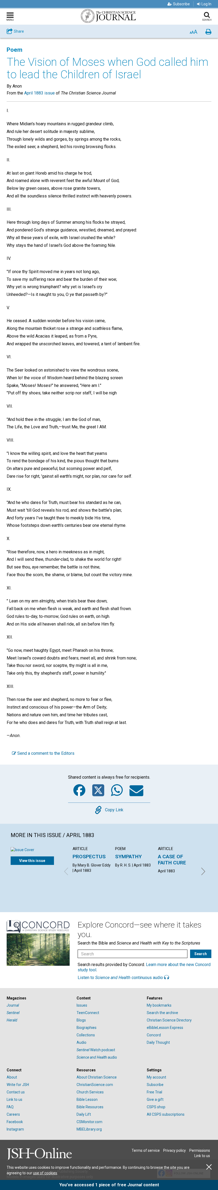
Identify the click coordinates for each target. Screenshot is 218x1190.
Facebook (15, 1122)
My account (156, 1077)
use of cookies (45, 1173)
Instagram (15, 1129)
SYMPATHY (128, 856)
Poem (14, 49)
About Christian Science (97, 1077)
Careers (13, 1114)
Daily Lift (84, 1114)
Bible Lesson (87, 1099)
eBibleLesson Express (165, 1027)
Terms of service (146, 1150)
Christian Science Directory (169, 1020)
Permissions (199, 1150)
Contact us (16, 1092)
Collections (86, 1035)
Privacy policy (174, 1150)
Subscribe (181, 4)
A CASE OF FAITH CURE (172, 859)
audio (97, 1057)
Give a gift (155, 1099)
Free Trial (154, 1092)
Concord (154, 1035)
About (12, 1077)
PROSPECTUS (89, 856)
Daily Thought (158, 1042)
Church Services (90, 1092)
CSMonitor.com (89, 1122)
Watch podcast (96, 1050)
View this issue (32, 861)
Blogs (81, 1020)
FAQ (10, 1107)
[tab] (39, 998)
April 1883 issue (39, 93)
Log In (206, 4)
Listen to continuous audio (121, 977)
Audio (81, 1042)
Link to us (14, 1099)
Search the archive (162, 1013)
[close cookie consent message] (209, 1167)
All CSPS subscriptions (166, 1114)
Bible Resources (90, 1107)
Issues (82, 1005)
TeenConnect (88, 1013)
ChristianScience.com (95, 1085)
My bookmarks (159, 1005)
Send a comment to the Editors (45, 753)
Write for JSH (18, 1085)
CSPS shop (156, 1107)
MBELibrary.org (89, 1129)
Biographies (87, 1027)
